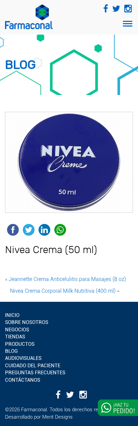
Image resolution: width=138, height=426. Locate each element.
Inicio (12, 315)
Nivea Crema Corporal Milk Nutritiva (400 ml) (63, 291)
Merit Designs (57, 417)
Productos (19, 344)
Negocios (17, 330)
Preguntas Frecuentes (35, 373)
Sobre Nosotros (26, 322)
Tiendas (15, 337)
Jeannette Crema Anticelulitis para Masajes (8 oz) (67, 279)
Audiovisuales (23, 358)
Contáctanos (22, 380)
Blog (11, 351)
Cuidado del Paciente (32, 366)
